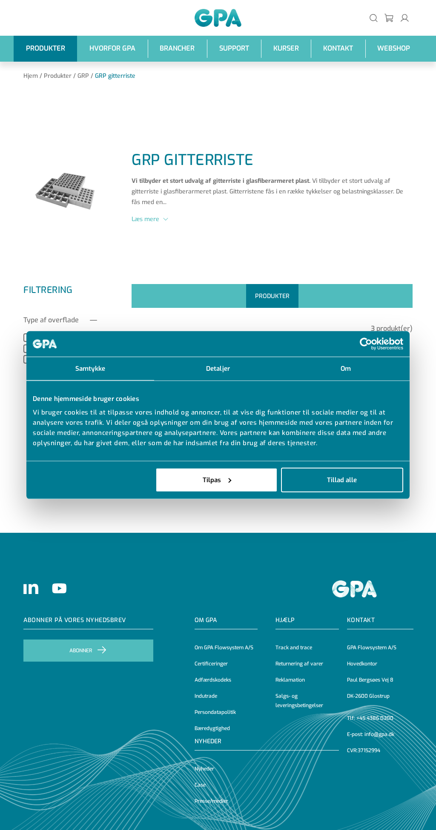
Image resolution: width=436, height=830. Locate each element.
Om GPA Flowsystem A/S (224, 647)
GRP (83, 76)
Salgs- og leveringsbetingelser (299, 701)
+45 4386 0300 (374, 718)
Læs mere (145, 219)
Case (200, 785)
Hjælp (285, 620)
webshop (393, 48)
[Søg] (374, 18)
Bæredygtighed (212, 728)
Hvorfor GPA (112, 48)
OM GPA (206, 620)
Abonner (80, 650)
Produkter (45, 48)
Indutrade (206, 696)
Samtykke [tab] (90, 368)
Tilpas (212, 479)
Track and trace (293, 647)
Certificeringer (211, 663)
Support (234, 48)
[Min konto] (405, 18)
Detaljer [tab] (218, 368)
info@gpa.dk (379, 734)
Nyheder (208, 741)
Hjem (30, 76)
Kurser (286, 48)
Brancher (177, 48)
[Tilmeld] (389, 17)
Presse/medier (211, 801)
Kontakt (338, 48)
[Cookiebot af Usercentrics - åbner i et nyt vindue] (366, 344)
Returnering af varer (299, 663)
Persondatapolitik (215, 712)
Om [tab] (346, 368)
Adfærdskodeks (213, 680)
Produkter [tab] (272, 296)
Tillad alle (342, 479)
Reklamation (290, 680)
